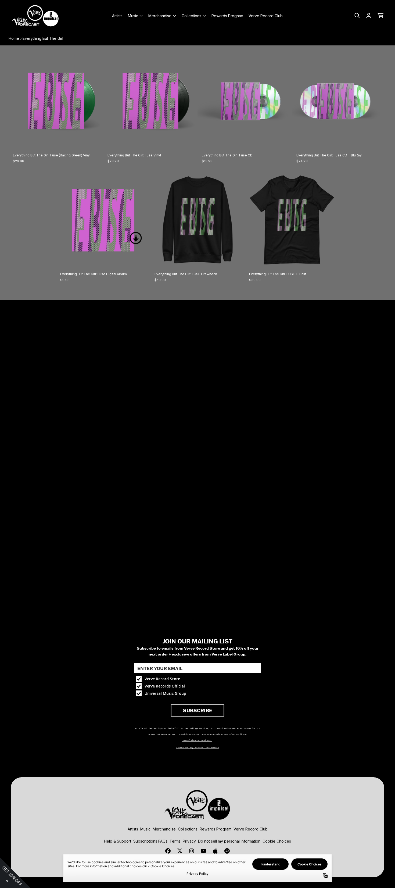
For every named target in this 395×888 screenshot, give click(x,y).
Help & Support (117, 841)
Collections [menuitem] (191, 15)
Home (14, 38)
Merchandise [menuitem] (159, 15)
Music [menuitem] (133, 15)
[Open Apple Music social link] (215, 851)
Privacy (189, 841)
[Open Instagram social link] (192, 851)
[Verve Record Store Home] (35, 15)
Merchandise (164, 829)
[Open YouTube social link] (203, 851)
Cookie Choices (277, 841)
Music (145, 829)
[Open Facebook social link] (168, 851)
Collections (188, 829)
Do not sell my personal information (229, 841)
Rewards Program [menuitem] (227, 15)
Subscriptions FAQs (150, 841)
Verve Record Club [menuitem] (266, 15)
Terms (175, 841)
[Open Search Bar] (357, 16)
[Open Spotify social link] (227, 851)
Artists (133, 829)
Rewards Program (215, 829)
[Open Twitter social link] (180, 851)
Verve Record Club (251, 829)
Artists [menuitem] (117, 15)
